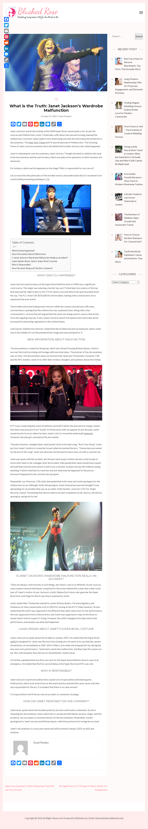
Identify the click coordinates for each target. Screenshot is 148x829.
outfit (13, 641)
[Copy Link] (6, 60)
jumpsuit (88, 433)
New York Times (36, 142)
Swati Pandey (65, 116)
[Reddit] (6, 42)
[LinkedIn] (6, 48)
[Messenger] (6, 54)
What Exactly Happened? (23, 250)
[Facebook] (6, 19)
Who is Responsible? (21, 264)
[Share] (6, 66)
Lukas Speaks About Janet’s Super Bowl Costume (34, 261)
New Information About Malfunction (29, 254)
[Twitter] (6, 25)
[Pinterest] (6, 37)
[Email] (6, 31)
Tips (56, 99)
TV (47, 179)
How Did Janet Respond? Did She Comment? (32, 268)
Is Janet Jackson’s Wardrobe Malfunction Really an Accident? (40, 257)
